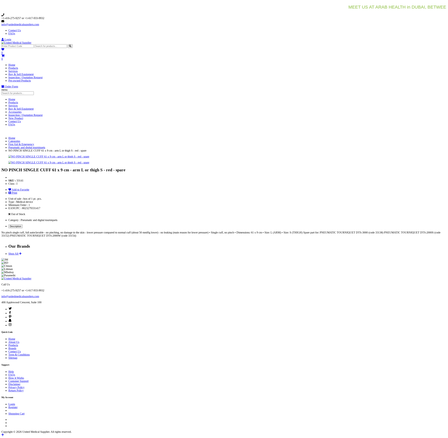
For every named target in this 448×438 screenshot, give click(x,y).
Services (13, 71)
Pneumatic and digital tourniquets (26, 147)
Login (7, 39)
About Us (13, 342)
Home (11, 64)
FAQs (11, 33)
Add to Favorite (20, 189)
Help (11, 371)
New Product (15, 118)
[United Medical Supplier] (16, 42)
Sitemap (12, 357)
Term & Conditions (19, 354)
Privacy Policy (16, 387)
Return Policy (16, 390)
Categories (14, 141)
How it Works (16, 377)
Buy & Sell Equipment (21, 74)
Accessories (15, 111)
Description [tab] (15, 226)
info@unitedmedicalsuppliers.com (20, 24)
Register (13, 407)
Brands (12, 348)
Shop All (13, 253)
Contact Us (14, 30)
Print (14, 192)
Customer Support (18, 381)
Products (13, 67)
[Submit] (70, 46)
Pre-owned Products (19, 80)
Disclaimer (14, 384)
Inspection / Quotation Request (25, 77)
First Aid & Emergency (21, 144)
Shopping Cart (16, 413)
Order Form (11, 86)
